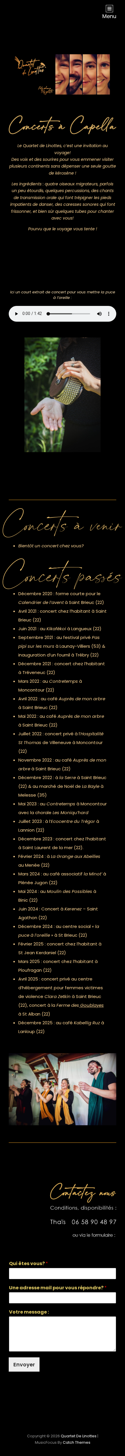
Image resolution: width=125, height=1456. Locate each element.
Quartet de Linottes (79, 1436)
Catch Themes (76, 1442)
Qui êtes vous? (28, 1264)
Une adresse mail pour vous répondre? (58, 1288)
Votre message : (29, 1312)
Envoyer (24, 1364)
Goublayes (91, 1005)
